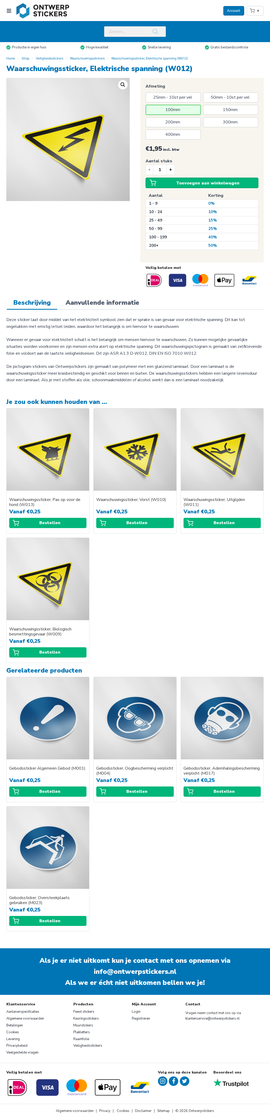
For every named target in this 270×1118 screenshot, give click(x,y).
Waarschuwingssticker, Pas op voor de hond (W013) (44, 502)
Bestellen (49, 523)
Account (233, 10)
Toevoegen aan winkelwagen (207, 183)
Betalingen (14, 1025)
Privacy (105, 1111)
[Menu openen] (10, 11)
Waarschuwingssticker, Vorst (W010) (131, 499)
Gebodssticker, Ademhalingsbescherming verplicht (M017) (222, 771)
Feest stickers (83, 1011)
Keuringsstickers (86, 1018)
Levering (13, 1039)
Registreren (141, 1018)
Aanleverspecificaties (22, 1011)
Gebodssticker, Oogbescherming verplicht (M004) (134, 771)
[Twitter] (184, 1081)
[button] (123, 84)
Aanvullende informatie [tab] (102, 302)
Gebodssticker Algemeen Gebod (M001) (47, 768)
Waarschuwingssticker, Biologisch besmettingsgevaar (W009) (40, 632)
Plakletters (81, 1032)
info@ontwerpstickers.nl (135, 971)
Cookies (12, 1032)
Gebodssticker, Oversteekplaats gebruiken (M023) (39, 900)
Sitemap (163, 1111)
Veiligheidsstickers (87, 1045)
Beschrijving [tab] (32, 302)
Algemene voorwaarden (25, 1018)
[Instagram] (162, 1081)
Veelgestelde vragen (22, 1052)
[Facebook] (173, 1081)
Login (136, 1011)
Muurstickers (83, 1025)
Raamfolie (81, 1039)
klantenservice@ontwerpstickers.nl (212, 1018)
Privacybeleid (16, 1045)
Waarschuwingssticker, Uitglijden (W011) (214, 502)
